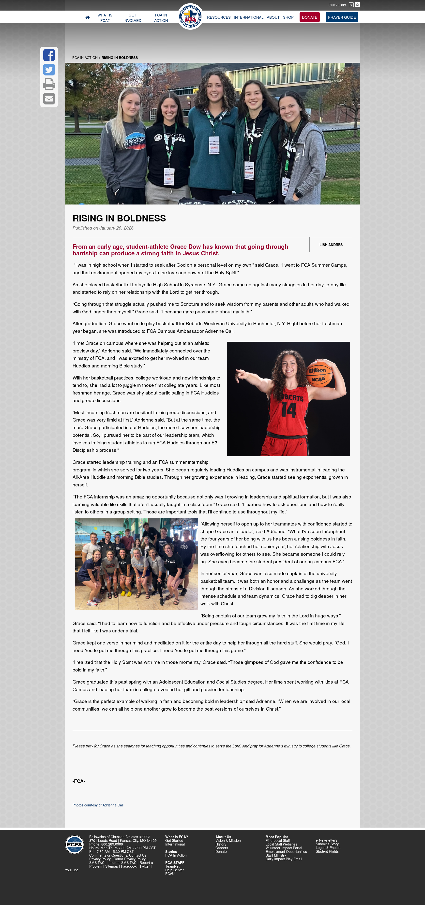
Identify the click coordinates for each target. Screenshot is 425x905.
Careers (221, 847)
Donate (221, 851)
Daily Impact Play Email (284, 858)
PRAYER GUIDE (342, 17)
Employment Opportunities (286, 851)
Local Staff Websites (281, 844)
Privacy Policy (100, 858)
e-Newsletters (326, 840)
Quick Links (338, 4)
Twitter (144, 866)
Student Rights (327, 851)
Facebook (129, 866)
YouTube (72, 869)
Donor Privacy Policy (130, 858)
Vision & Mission (228, 840)
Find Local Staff (278, 840)
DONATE (309, 17)
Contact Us (137, 855)
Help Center (174, 869)
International (175, 844)
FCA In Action (85, 57)
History (220, 844)
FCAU (170, 873)
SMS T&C (97, 862)
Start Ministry (276, 855)
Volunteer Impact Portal (284, 847)
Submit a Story (327, 843)
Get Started (174, 840)
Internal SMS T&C (122, 862)
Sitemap (111, 866)
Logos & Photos (328, 847)
